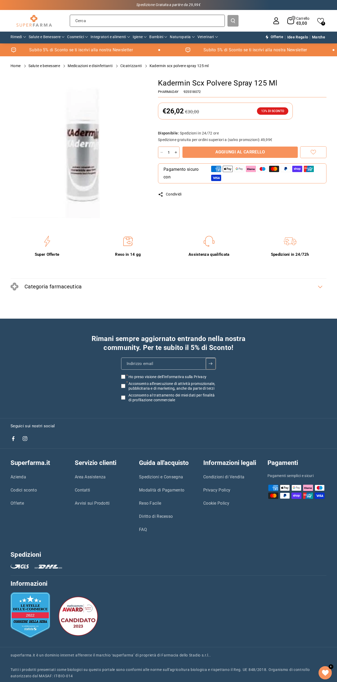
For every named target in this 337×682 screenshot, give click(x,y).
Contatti (82, 490)
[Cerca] (233, 21)
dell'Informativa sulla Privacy (181, 376)
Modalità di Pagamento (161, 490)
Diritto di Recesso (156, 516)
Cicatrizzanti (131, 66)
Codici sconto (24, 490)
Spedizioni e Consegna (161, 476)
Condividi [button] (174, 194)
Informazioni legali (229, 463)
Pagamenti (282, 463)
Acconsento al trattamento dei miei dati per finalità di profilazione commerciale (171, 397)
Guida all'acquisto (164, 463)
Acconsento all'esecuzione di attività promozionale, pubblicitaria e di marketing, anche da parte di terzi (171, 385)
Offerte (17, 503)
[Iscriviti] (211, 363)
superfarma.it (23, 655)
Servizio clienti (95, 463)
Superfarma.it (30, 463)
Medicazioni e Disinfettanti (90, 66)
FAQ (143, 529)
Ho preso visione (167, 376)
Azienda (18, 476)
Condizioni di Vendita (223, 476)
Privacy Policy (216, 490)
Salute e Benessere (44, 66)
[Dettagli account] (276, 21)
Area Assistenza (90, 476)
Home (16, 66)
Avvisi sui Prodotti (92, 503)
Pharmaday (168, 92)
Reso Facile (150, 503)
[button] (298, 21)
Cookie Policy (216, 503)
